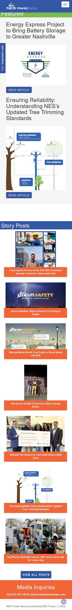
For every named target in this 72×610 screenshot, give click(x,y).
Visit (2, 58)
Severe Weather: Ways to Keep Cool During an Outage (35, 313)
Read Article (18, 90)
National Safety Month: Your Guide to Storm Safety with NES (35, 354)
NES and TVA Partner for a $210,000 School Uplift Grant (35, 456)
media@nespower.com (51, 594)
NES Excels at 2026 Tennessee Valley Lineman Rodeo (35, 405)
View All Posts (36, 574)
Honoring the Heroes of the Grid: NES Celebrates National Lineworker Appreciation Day (35, 272)
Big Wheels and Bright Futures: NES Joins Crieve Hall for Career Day (35, 558)
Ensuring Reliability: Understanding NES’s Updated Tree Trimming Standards (36, 508)
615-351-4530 (20, 594)
